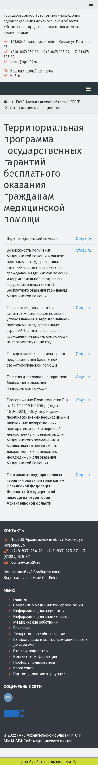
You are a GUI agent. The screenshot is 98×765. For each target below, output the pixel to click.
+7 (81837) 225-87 (55, 52)
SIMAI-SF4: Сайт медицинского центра (38, 741)
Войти (15, 76)
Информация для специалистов (41, 616)
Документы (23, 645)
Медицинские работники (35, 622)
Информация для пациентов (38, 611)
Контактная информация (35, 656)
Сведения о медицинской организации (48, 605)
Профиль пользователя (34, 662)
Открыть (83, 238)
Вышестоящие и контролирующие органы (50, 639)
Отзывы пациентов (30, 651)
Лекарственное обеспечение (39, 633)
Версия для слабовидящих (31, 70)
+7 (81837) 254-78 (24, 52)
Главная (20, 599)
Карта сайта (23, 668)
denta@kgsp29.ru (23, 62)
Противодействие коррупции (39, 674)
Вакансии (21, 628)
